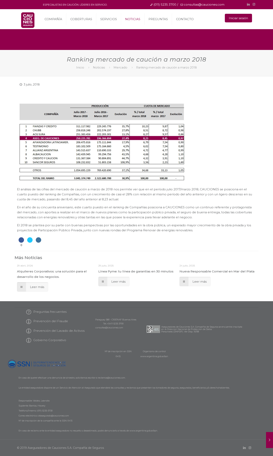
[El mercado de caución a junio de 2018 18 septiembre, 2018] (269, 440)
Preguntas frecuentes (49, 312)
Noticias (99, 67)
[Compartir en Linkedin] (38, 243)
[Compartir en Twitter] (30, 243)
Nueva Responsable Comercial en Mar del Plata (216, 271)
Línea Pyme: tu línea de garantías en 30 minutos (135, 271)
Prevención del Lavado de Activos (58, 331)
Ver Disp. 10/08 (191, 331)
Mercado (120, 67)
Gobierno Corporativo (49, 340)
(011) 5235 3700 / (165, 4)
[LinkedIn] (248, 4)
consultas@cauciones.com (204, 4)
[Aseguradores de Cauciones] (27, 20)
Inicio (80, 67)
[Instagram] (254, 4)
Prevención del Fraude (50, 321)
